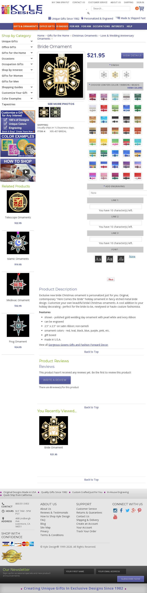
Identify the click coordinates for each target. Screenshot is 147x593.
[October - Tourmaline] (138, 108)
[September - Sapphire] (126, 108)
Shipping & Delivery (87, 520)
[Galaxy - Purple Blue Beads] (115, 165)
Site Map (45, 527)
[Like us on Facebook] (121, 510)
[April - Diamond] (126, 97)
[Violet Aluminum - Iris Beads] (126, 165)
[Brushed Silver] (104, 75)
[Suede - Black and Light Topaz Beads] (93, 131)
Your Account (84, 527)
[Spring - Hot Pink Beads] (115, 142)
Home (40, 35)
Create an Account (87, 523)
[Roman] (98, 259)
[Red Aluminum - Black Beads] (126, 176)
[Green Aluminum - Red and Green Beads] (126, 142)
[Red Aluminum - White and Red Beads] (138, 176)
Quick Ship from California (17, 495)
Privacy (44, 531)
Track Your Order (86, 531)
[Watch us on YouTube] (115, 517)
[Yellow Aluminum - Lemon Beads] (104, 142)
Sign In (140, 2)
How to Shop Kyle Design (55, 516)
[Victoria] (121, 259)
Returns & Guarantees (89, 512)
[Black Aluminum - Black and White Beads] (115, 120)
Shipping (128, 2)
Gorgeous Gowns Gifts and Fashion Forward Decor (78, 344)
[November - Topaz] (93, 120)
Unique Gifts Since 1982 (65, 18)
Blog (43, 523)
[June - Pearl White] (93, 108)
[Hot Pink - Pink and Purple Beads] (93, 176)
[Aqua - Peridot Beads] (93, 153)
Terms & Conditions (52, 535)
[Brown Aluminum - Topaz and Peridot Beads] (138, 120)
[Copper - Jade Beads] (115, 131)
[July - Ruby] (104, 108)
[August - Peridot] (115, 108)
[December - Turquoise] (104, 120)
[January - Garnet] (93, 97)
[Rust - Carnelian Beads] (104, 131)
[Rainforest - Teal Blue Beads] (104, 153)
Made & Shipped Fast (133, 18)
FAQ (42, 520)
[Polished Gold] (115, 75)
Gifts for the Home (58, 35)
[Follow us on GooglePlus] (133, 510)
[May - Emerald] (138, 97)
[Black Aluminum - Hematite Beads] (126, 120)
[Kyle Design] (22, 9)
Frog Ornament (18, 341)
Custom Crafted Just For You (87, 492)
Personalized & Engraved (98, 18)
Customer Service (97, 2)
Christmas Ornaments (85, 35)
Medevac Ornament (18, 300)
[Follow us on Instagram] (115, 510)
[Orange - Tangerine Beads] (138, 131)
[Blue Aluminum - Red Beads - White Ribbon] (104, 165)
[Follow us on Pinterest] (139, 510)
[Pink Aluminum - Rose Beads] (104, 176)
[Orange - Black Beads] (126, 131)
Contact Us (78, 2)
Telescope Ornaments (18, 217)
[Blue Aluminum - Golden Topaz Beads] (138, 153)
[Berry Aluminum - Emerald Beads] (115, 176)
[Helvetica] (110, 259)
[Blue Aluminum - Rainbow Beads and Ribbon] (93, 165)
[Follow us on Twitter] (127, 510)
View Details (132, 55)
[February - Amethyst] (104, 97)
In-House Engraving (118, 492)
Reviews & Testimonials (54, 512)
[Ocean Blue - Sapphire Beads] (115, 153)
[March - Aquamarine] (115, 97)
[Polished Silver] (126, 75)
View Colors (134, 88)
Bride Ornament (53, 447)
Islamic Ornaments (18, 258)
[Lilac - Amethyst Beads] (138, 165)
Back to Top (91, 351)
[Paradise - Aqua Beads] (138, 142)
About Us (116, 2)
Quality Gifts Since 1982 (54, 492)
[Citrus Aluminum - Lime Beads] (93, 142)
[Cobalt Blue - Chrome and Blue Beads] (126, 153)
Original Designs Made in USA (19, 492)
